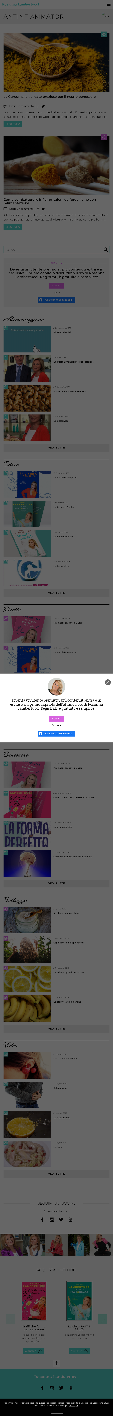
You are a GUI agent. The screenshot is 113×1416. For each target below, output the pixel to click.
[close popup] (108, 682)
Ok (57, 1411)
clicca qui (73, 1405)
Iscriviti (56, 718)
